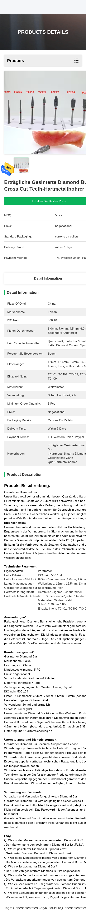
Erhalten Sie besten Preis (49, 201)
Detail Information (48, 278)
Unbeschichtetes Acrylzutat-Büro (37, 908)
